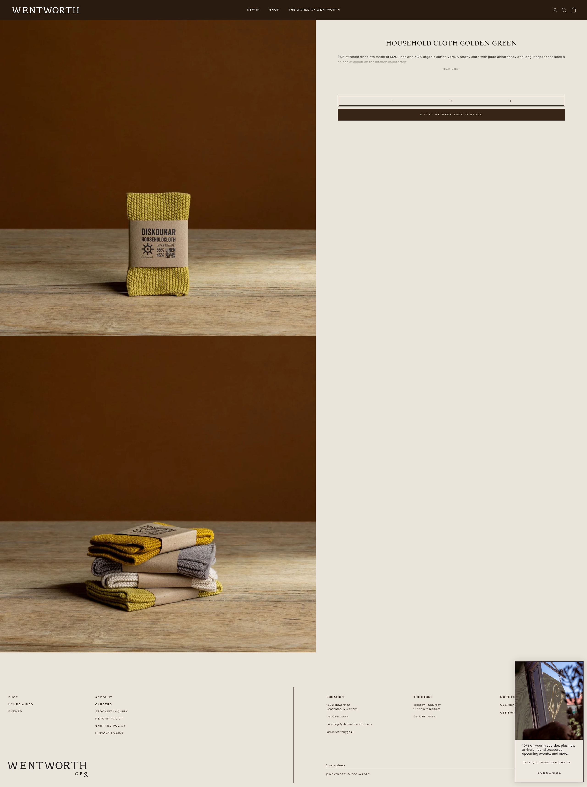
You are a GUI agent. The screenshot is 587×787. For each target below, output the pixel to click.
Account (103, 697)
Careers (103, 704)
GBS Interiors (509, 705)
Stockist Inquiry (111, 711)
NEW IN (253, 9)
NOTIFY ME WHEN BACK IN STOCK (451, 114)
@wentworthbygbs (339, 732)
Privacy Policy (109, 732)
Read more (451, 69)
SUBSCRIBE (549, 772)
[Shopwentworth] (47, 769)
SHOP (274, 9)
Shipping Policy (110, 725)
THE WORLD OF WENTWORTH (314, 9)
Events (15, 711)
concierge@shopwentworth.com (348, 724)
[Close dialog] (577, 666)
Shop (13, 697)
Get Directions (336, 716)
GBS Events (508, 712)
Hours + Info (20, 704)
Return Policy (109, 718)
